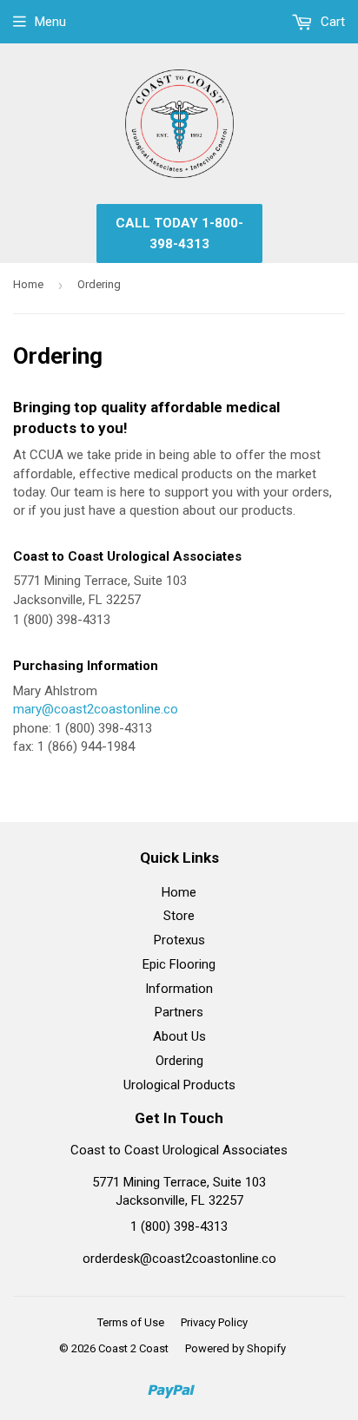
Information (179, 988)
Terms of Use (130, 1322)
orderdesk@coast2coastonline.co (179, 1259)
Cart (331, 22)
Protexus (179, 940)
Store (179, 916)
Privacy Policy (214, 1322)
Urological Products (179, 1085)
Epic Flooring (179, 964)
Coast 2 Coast (133, 1348)
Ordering (179, 1060)
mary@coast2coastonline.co (95, 709)
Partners (179, 1012)
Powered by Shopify (235, 1348)
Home (28, 284)
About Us (179, 1036)
